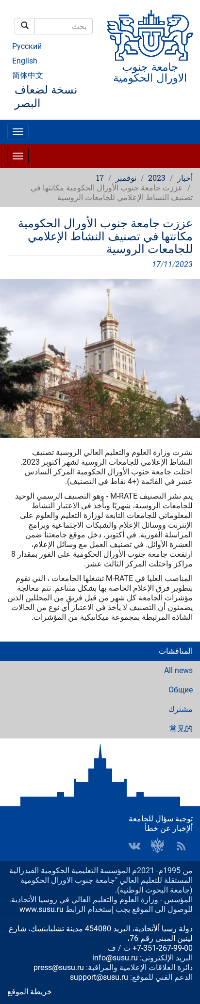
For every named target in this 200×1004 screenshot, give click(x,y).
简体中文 (27, 75)
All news (178, 670)
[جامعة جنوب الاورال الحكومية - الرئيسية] (150, 47)
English (24, 60)
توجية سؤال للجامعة (161, 818)
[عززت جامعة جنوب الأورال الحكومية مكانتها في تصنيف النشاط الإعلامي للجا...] (100, 358)
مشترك (180, 709)
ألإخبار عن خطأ (169, 828)
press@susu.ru (58, 967)
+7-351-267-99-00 (163, 948)
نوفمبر (126, 178)
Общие (180, 689)
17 (100, 178)
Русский (27, 46)
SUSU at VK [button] (134, 846)
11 (168, 264)
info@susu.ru (115, 957)
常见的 (181, 728)
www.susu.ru (41, 909)
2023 (157, 178)
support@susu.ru (99, 977)
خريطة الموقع (29, 991)
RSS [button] (181, 846)
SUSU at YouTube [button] (158, 846)
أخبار (185, 178)
